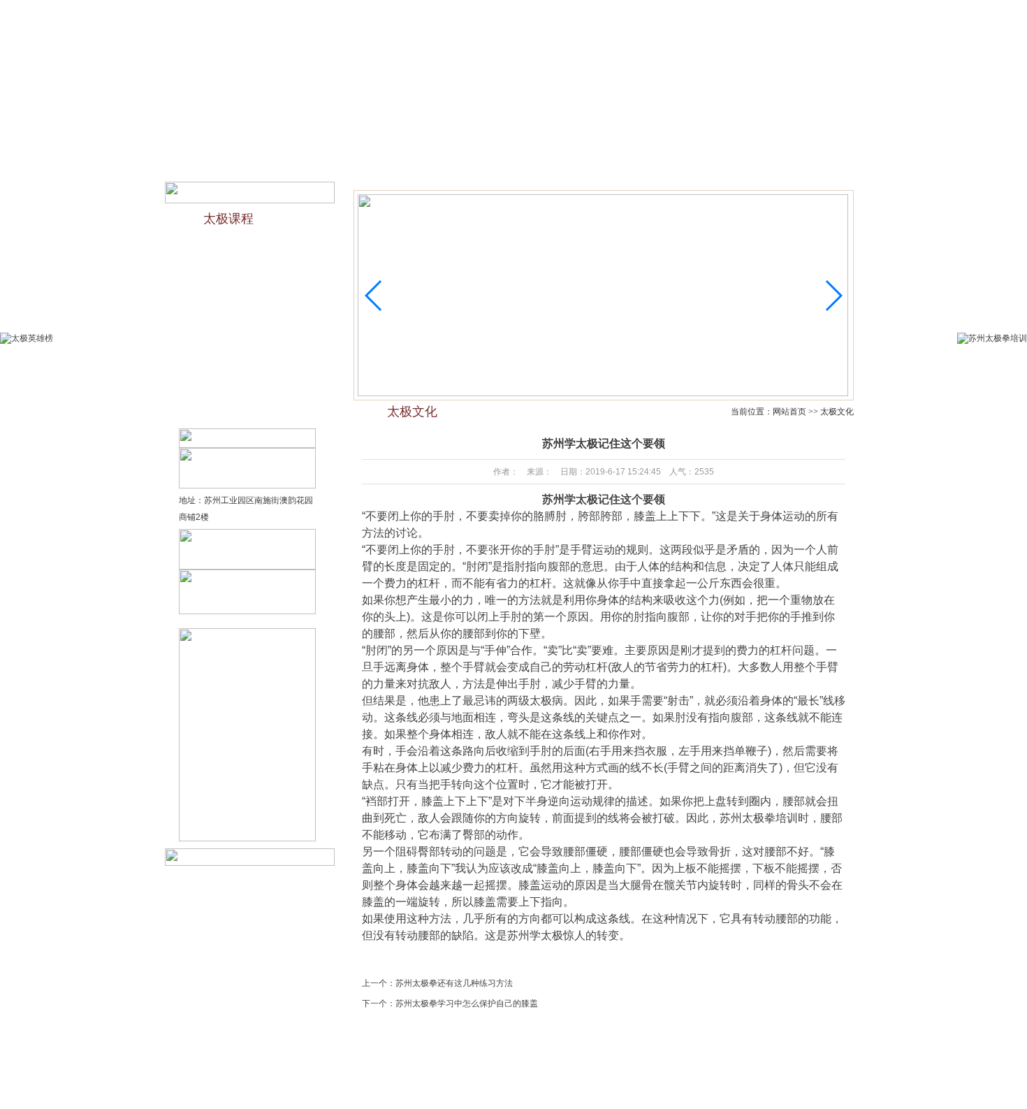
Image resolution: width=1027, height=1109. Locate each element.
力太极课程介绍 (229, 247)
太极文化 (444, 132)
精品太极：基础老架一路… (250, 329)
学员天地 (698, 132)
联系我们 (737, 12)
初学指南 (507, 132)
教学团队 (380, 132)
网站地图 (772, 12)
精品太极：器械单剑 (237, 356)
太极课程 (571, 132)
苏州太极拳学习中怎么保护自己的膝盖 (466, 1003)
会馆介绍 (317, 132)
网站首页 (253, 132)
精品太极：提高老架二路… (250, 411)
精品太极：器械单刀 (237, 384)
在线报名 (695, 12)
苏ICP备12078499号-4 (620, 1089)
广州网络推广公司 (741, 1089)
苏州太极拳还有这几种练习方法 (454, 983)
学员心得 (573, 1072)
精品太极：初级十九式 (242, 302)
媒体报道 (635, 132)
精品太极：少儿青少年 (242, 275)
